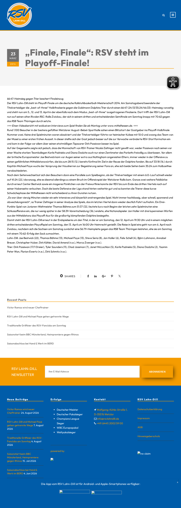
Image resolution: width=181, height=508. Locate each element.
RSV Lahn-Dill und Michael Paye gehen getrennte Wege (38, 316)
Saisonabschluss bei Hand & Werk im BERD (30, 343)
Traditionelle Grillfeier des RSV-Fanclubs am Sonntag (36, 325)
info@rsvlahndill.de (108, 418)
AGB (140, 427)
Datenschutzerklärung (150, 409)
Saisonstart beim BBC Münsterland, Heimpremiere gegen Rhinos (43, 334)
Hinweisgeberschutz (149, 436)
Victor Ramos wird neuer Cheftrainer (28, 307)
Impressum (144, 418)
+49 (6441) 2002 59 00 (110, 423)
